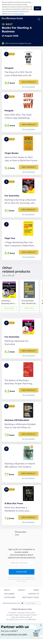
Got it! (37, 8)
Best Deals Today (30, 597)
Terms (36, 590)
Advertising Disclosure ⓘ (11, 603)
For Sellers (9, 597)
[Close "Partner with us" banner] (41, 625)
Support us (33, 594)
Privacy (21, 590)
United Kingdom (30, 603)
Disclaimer (9, 594)
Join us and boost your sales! (14, 634)
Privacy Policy (19, 14)
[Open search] (39, 19)
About (7, 590)
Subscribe (21, 572)
